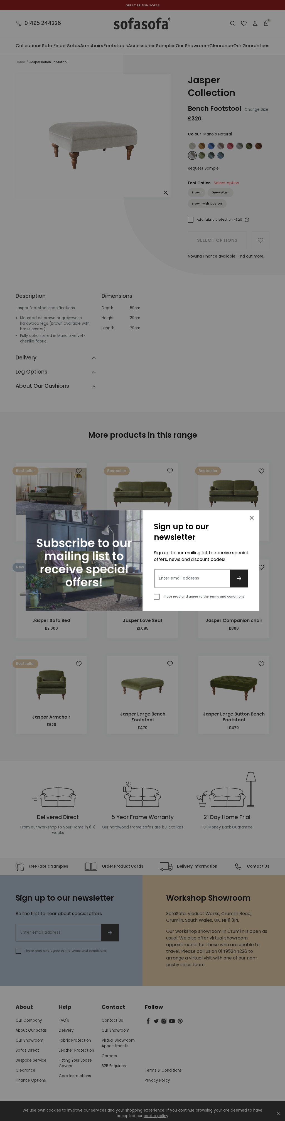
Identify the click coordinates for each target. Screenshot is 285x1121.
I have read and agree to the (203, 596)
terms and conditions (227, 596)
